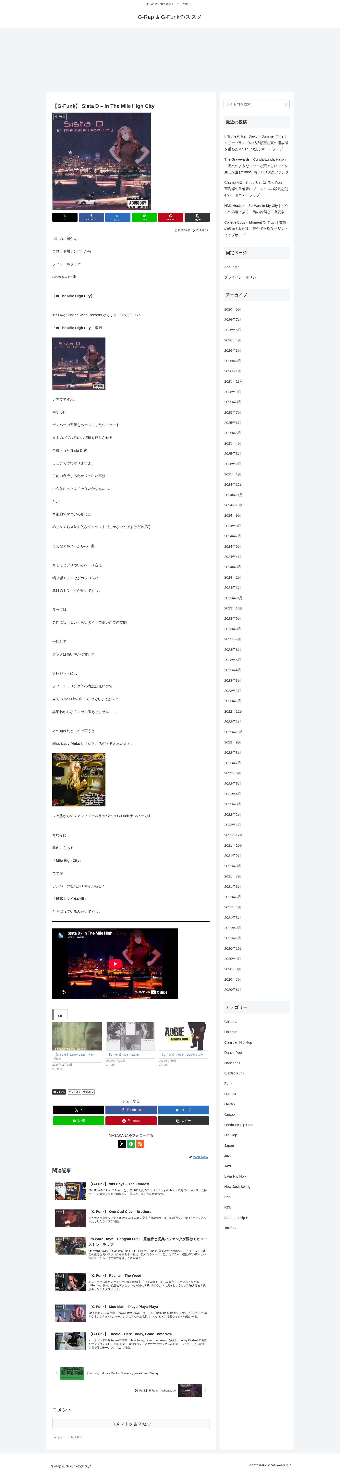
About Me (231, 267)
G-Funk (61, 1091)
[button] (197, 217)
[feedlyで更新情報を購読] (131, 1144)
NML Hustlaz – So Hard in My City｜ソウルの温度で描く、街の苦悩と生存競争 (256, 209)
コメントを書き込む (131, 1423)
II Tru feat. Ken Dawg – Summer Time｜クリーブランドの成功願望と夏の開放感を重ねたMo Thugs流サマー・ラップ (256, 142)
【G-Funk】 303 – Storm (123, 1054)
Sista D (89, 1091)
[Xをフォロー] (122, 1144)
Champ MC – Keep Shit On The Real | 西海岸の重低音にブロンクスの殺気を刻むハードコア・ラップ (256, 189)
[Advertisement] (170, 60)
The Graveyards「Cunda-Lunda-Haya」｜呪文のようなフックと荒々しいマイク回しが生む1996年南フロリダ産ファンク (256, 165)
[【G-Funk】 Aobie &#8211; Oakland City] (183, 1036)
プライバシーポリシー (242, 277)
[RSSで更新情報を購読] (140, 1144)
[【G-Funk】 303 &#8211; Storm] (130, 1036)
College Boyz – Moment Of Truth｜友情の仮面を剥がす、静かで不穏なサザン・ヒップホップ (256, 228)
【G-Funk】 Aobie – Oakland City (182, 1054)
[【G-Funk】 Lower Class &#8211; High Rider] (77, 1036)
